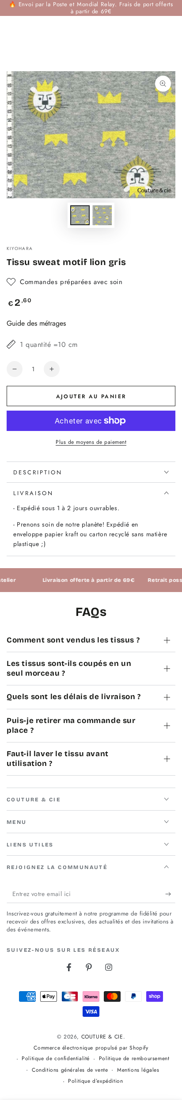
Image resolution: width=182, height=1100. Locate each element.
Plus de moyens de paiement (91, 442)
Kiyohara (20, 249)
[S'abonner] (170, 894)
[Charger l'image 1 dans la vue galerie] (80, 215)
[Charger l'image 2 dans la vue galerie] (102, 215)
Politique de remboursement (134, 1058)
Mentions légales (138, 1070)
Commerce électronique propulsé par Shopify (91, 1048)
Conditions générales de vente (70, 1070)
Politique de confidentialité (56, 1058)
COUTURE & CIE (102, 1037)
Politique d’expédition (95, 1081)
